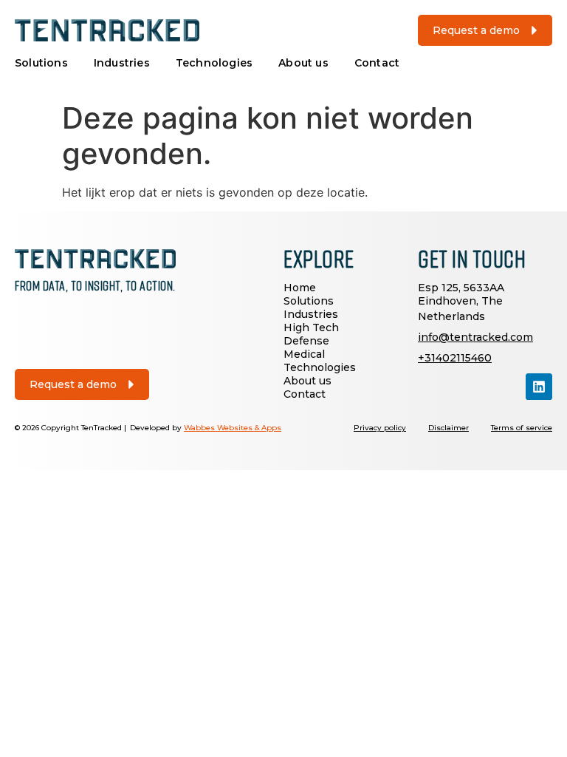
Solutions (41, 62)
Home (300, 287)
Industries (122, 62)
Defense (306, 340)
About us (303, 62)
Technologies (214, 62)
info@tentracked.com (475, 337)
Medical (304, 354)
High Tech (311, 327)
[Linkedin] (539, 386)
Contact (376, 62)
